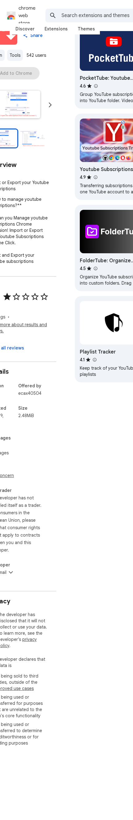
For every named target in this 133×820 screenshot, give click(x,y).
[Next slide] (50, 105)
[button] (33, 138)
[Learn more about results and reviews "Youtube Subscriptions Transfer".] (95, 177)
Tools (15, 55)
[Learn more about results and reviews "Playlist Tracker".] (94, 359)
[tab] (25, 28)
